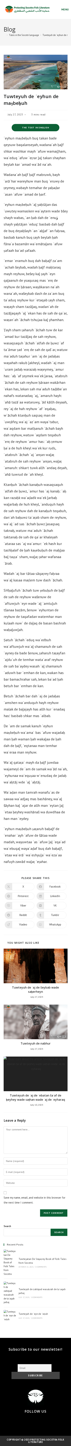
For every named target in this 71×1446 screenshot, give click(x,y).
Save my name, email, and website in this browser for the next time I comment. (34, 1200)
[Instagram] (40, 1421)
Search (7, 1226)
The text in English (35, 127)
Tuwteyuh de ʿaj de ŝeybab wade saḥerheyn (35, 989)
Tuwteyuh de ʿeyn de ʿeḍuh (33, 1313)
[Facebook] (31, 1421)
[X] (22, 1421)
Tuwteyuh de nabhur (36, 1043)
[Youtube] (48, 1421)
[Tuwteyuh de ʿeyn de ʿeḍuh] (10, 1315)
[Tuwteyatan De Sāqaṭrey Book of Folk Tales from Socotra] (10, 1262)
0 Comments (41, 1267)
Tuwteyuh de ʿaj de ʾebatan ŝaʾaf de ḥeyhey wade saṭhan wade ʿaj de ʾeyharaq (35, 1097)
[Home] (4, 35)
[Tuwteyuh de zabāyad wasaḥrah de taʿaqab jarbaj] (10, 1293)
